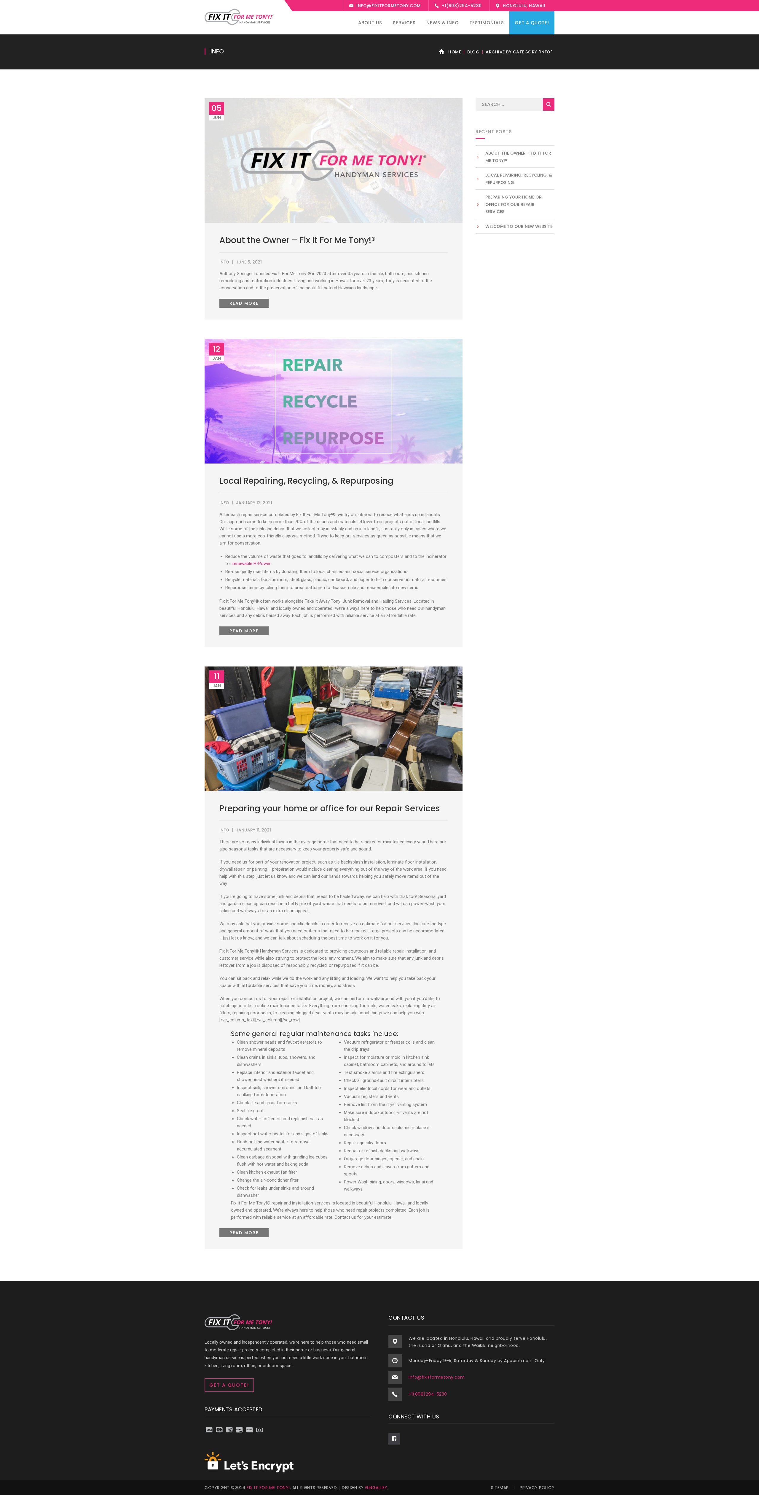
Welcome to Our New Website (518, 226)
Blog (473, 52)
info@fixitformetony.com (388, 6)
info (224, 262)
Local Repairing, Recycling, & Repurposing (306, 481)
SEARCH (548, 104)
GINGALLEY (376, 1488)
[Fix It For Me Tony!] (239, 16)
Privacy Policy (537, 1488)
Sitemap (500, 1488)
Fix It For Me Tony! (268, 1488)
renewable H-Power (251, 563)
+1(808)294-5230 (462, 6)
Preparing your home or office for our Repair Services (329, 808)
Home (454, 52)
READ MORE (244, 303)
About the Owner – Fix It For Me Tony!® (297, 240)
